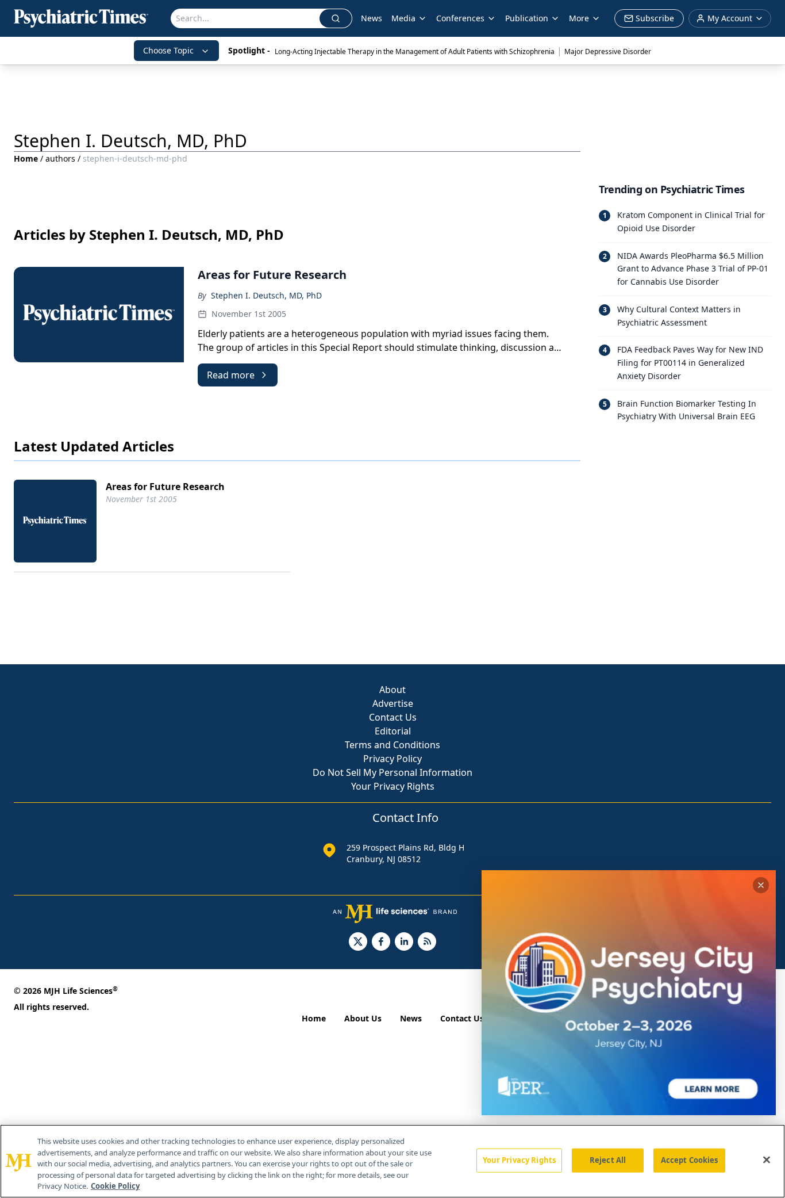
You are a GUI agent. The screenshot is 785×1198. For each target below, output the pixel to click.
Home (26, 158)
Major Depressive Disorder (607, 51)
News (371, 18)
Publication (526, 18)
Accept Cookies (689, 1160)
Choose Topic (168, 50)
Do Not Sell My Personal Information (392, 772)
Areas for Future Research (165, 486)
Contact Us (393, 717)
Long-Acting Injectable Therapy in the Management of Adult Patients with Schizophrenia (415, 51)
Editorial (393, 731)
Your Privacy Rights (392, 786)
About (392, 689)
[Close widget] (761, 885)
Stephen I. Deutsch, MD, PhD (266, 295)
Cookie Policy (115, 1186)
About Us (363, 1018)
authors (60, 158)
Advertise (392, 703)
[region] (392, 1161)
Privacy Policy (392, 758)
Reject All (608, 1160)
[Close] (766, 1160)
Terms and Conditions (392, 744)
